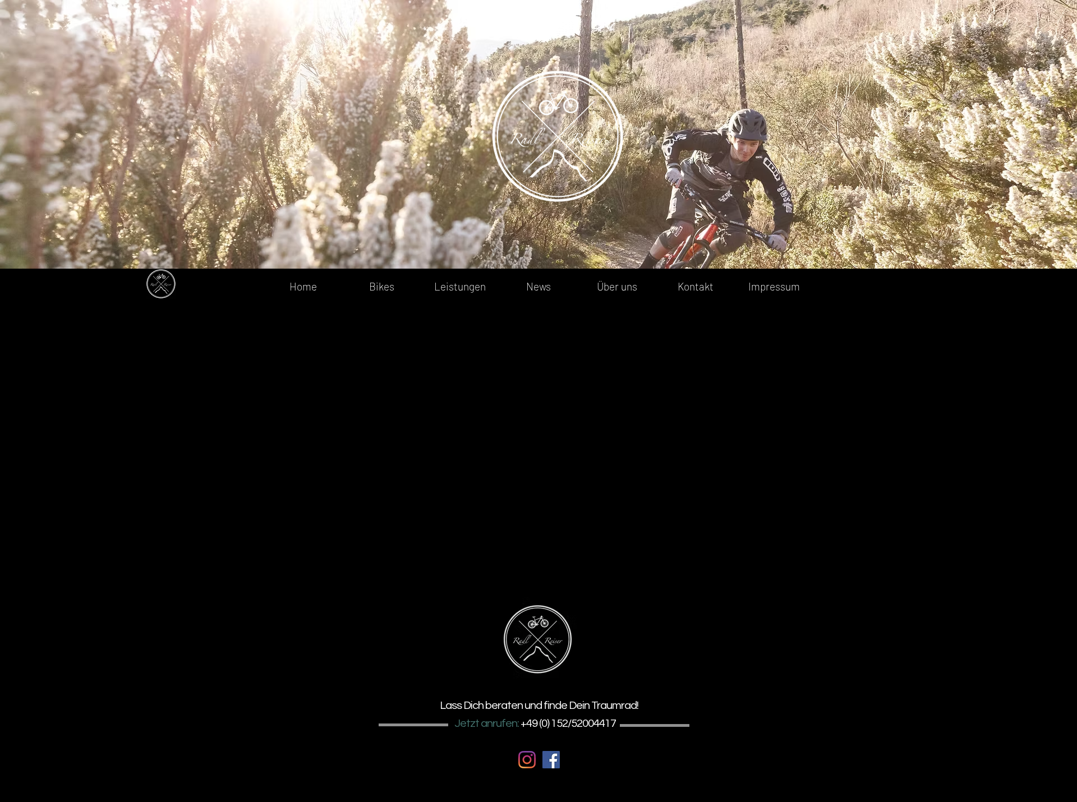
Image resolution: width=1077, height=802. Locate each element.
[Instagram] (527, 759)
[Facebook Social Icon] (551, 759)
